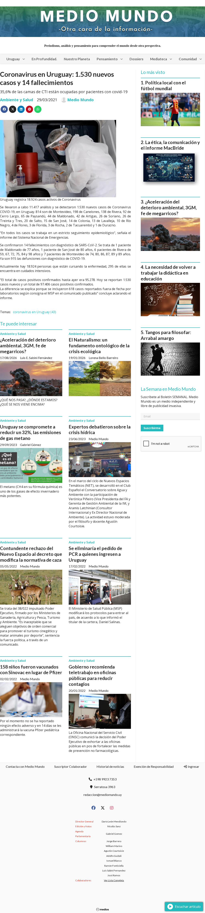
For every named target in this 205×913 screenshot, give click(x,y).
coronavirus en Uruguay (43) (34, 312)
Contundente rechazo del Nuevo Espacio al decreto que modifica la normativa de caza (31, 554)
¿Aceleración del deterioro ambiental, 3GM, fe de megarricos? (28, 345)
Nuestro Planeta (77, 59)
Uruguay (13, 59)
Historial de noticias (110, 766)
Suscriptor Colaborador (70, 766)
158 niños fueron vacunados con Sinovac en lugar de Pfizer (31, 669)
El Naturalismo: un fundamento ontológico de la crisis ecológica (99, 345)
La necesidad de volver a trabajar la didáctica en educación (168, 272)
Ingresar (193, 766)
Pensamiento (107, 59)
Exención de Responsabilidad (154, 766)
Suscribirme (152, 428)
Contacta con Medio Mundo (25, 766)
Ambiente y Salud (16, 99)
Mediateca (158, 59)
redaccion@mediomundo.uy (102, 794)
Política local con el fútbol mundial (163, 85)
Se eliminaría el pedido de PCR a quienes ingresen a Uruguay (95, 554)
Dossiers (136, 59)
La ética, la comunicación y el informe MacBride (170, 145)
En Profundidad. (44, 59)
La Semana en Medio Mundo (168, 389)
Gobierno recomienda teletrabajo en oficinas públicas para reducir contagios (92, 675)
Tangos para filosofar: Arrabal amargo (166, 335)
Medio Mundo (80, 100)
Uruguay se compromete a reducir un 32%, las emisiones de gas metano (30, 432)
